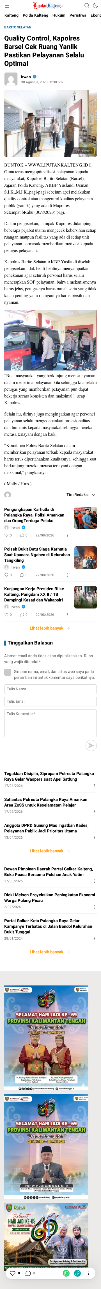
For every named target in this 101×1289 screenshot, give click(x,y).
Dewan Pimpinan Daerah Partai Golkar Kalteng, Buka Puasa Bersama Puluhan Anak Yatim (48, 871)
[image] (85, 518)
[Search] (87, 5)
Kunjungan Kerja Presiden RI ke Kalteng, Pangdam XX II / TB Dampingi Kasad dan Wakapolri (34, 594)
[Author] (10, 79)
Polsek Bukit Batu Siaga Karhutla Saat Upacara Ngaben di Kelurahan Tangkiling (37, 554)
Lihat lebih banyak (46, 628)
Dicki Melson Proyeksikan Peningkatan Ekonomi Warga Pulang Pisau (49, 897)
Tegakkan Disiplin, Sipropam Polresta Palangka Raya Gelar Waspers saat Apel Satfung (49, 776)
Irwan (26, 77)
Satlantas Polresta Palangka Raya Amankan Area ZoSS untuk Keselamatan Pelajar (45, 802)
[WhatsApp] (66, 1273)
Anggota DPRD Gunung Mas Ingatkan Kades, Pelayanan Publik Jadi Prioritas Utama (46, 828)
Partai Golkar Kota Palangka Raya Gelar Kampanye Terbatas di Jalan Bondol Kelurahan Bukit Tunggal (48, 926)
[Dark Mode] (95, 5)
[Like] (12, 1273)
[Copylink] (77, 1273)
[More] (67, 535)
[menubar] (7, 5)
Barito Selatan (17, 27)
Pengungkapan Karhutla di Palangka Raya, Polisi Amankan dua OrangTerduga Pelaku (34, 515)
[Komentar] (27, 1273)
